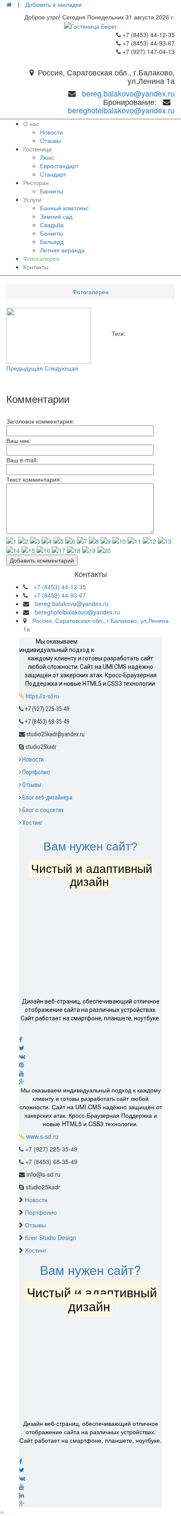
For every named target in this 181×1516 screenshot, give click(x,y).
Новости (51, 132)
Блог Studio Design (50, 1237)
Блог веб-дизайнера (47, 797)
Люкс (47, 157)
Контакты (35, 267)
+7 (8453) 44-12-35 (60, 586)
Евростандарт (59, 165)
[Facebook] (90, 1039)
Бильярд (52, 241)
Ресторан (36, 182)
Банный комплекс (64, 208)
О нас (31, 123)
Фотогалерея (41, 258)
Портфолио (36, 772)
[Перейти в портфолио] (97, 950)
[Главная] (9, 4)
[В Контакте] (90, 1056)
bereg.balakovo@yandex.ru (128, 93)
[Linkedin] (90, 1495)
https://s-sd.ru (42, 696)
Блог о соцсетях (43, 810)
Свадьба (52, 224)
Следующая (61, 368)
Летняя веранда (62, 250)
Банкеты (51, 191)
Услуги (32, 199)
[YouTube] (90, 1486)
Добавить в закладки (53, 4)
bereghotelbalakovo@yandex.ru (121, 110)
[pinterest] (90, 1064)
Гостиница (37, 149)
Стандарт (53, 174)
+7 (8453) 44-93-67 (60, 595)
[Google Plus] (90, 1081)
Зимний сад (56, 216)
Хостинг (32, 822)
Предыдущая (24, 368)
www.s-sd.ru (42, 1136)
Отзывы (50, 140)
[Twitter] (90, 1048)
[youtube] (90, 1073)
